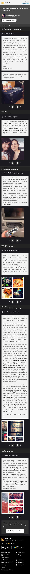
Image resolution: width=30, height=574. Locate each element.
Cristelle (17, 15)
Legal (3, 567)
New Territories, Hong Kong (13, 173)
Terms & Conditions (7, 570)
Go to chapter (5, 25)
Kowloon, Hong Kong (11, 250)
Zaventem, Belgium (11, 117)
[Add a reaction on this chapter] (12, 107)
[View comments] (17, 517)
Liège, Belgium (9, 33)
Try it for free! (25, 3)
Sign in (26, 1)
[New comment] (17, 107)
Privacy (4, 565)
